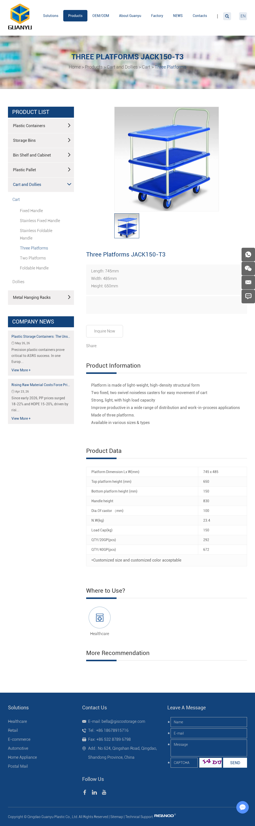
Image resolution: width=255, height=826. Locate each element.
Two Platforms (33, 258)
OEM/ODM (100, 16)
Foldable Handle (34, 268)
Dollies (18, 281)
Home (75, 67)
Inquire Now (104, 331)
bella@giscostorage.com (123, 721)
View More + (21, 370)
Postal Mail (18, 766)
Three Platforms (170, 67)
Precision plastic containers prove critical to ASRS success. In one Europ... (37, 356)
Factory (157, 16)
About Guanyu (130, 16)
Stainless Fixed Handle (40, 220)
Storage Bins (24, 140)
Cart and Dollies (122, 67)
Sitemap (116, 817)
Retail (13, 730)
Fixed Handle (31, 210)
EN (243, 16)
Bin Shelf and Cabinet (32, 155)
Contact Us (94, 708)
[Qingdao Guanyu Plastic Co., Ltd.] (20, 17)
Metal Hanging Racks (32, 297)
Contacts (200, 16)
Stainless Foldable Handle (36, 234)
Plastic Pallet (24, 169)
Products (75, 16)
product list (30, 112)
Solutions (50, 16)
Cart (146, 67)
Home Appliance (22, 757)
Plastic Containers (29, 125)
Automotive (18, 748)
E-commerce (19, 739)
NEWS (178, 16)
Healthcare (99, 633)
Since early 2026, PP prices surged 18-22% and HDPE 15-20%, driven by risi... (39, 404)
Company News (33, 322)
